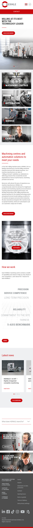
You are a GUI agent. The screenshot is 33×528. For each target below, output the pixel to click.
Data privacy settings (23, 503)
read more (7, 388)
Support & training (5, 488)
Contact (16, 11)
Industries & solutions (6, 484)
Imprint (19, 482)
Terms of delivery (22, 500)
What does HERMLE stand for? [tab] (13, 421)
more (5, 340)
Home (19, 479)
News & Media (4, 493)
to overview (16, 400)
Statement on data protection (22, 486)
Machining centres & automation (8, 480)
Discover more (8, 33)
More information (16, 241)
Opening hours (21, 494)
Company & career (5, 497)
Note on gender (21, 497)
